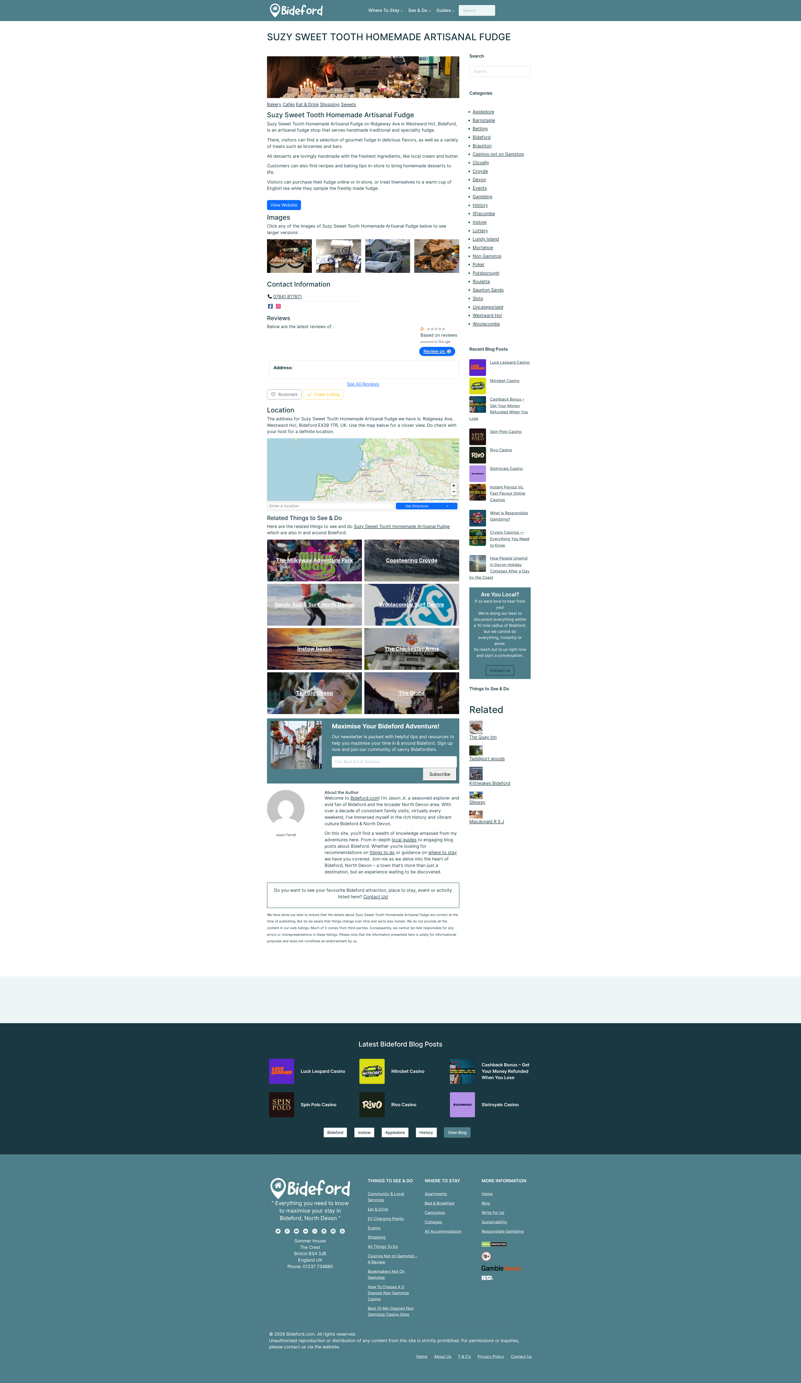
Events (480, 188)
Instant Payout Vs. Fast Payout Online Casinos (507, 493)
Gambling (482, 196)
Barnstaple (484, 120)
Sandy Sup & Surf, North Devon (314, 604)
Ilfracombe (484, 213)
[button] (454, 485)
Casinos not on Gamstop (498, 154)
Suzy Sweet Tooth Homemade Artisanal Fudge (402, 526)
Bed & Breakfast (440, 1203)
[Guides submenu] (453, 10)
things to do (382, 852)
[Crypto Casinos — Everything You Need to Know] (477, 538)
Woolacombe (486, 323)
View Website (284, 205)
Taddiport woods (487, 758)
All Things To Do (383, 1246)
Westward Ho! (487, 315)
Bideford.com (364, 798)
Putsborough (486, 273)
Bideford (482, 137)
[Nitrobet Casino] (477, 387)
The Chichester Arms (411, 649)
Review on (434, 351)
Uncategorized (488, 307)
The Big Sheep (314, 693)
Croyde (480, 171)
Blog (486, 1203)
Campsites (435, 1212)
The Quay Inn (483, 737)
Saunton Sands (488, 289)
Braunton (482, 145)
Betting (480, 128)
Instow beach (314, 649)
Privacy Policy (490, 1356)
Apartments (436, 1193)
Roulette (481, 281)
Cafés (289, 104)
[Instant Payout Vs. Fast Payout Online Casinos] (477, 493)
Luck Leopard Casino (510, 362)
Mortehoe (483, 247)
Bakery (274, 104)
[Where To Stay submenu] (401, 10)
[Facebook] (270, 306)
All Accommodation (443, 1231)
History (480, 205)
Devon (479, 179)
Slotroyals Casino (506, 468)
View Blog (457, 1132)
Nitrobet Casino (504, 380)
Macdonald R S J (486, 821)
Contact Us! (375, 896)
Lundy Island (486, 239)
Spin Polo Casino (505, 431)
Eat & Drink (307, 104)
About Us (442, 1356)
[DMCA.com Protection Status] (494, 1245)
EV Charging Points (386, 1218)
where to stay (442, 852)
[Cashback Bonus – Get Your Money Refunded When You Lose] (477, 405)
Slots (478, 298)
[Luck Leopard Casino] (477, 368)
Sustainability (494, 1221)
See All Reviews (363, 384)
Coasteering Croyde (411, 560)
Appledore (483, 111)
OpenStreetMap (437, 499)
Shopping (330, 104)
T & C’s (464, 1356)
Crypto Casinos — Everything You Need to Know (509, 539)
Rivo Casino (501, 449)
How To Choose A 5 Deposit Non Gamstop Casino (388, 1293)
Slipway (477, 802)
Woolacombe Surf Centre (411, 604)
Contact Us (521, 1356)
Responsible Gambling (503, 1231)
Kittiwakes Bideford (489, 783)
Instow (480, 222)
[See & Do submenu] (430, 10)
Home (487, 1193)
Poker (479, 264)
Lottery (480, 230)
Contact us (500, 670)
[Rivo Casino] (477, 456)
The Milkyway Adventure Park (314, 560)
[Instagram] (278, 306)
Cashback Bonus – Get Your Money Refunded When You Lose (505, 1071)
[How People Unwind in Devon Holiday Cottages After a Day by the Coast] (477, 564)
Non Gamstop (487, 256)
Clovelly (481, 162)
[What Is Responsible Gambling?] (477, 519)
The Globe (412, 693)
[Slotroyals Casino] (477, 474)
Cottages (433, 1221)
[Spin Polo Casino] (477, 437)
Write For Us (493, 1212)
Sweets (348, 104)
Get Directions (417, 506)
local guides (404, 839)
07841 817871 (287, 296)
